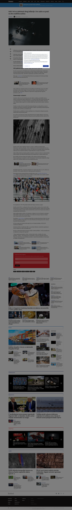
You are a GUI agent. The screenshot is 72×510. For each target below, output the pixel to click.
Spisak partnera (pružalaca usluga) (28, 63)
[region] (36, 59)
